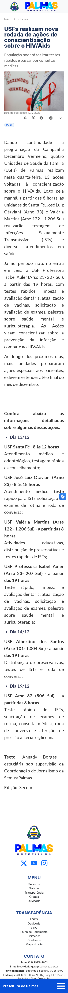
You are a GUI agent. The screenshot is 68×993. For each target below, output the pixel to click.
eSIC (34, 927)
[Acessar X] (24, 863)
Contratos (34, 940)
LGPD (34, 919)
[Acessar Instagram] (44, 863)
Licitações (34, 936)
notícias (22, 19)
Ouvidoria (34, 901)
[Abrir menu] (61, 986)
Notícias (34, 888)
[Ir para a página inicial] (34, 6)
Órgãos (34, 896)
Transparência (34, 892)
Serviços (34, 884)
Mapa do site (34, 944)
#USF (9, 125)
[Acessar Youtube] (34, 863)
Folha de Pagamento (34, 932)
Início (8, 19)
